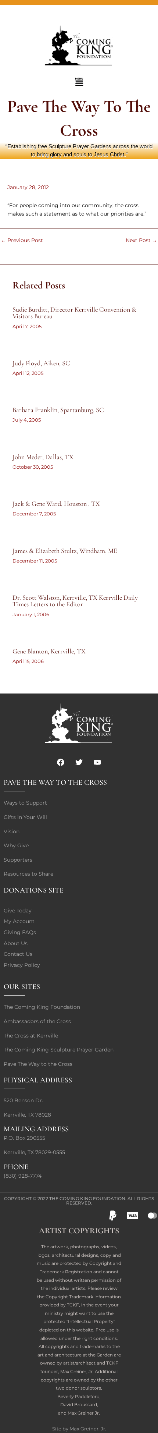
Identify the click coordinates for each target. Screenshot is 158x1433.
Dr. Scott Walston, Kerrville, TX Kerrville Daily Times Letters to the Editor (75, 600)
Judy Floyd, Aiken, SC (41, 363)
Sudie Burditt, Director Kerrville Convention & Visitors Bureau (74, 312)
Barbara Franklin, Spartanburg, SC (58, 410)
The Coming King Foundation (87, 1198)
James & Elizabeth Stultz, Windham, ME (64, 551)
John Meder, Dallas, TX (42, 457)
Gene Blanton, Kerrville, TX (49, 651)
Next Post (141, 240)
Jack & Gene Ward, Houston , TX (56, 504)
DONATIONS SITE (34, 890)
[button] (79, 82)
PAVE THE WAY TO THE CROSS (55, 782)
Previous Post (22, 240)
